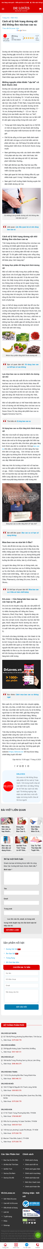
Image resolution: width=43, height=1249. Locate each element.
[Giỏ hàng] (40, 9)
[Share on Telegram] (28, 766)
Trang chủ (5, 18)
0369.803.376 (16, 1090)
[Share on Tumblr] (25, 766)
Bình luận (8, 870)
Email (6, 899)
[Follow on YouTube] (35, 1223)
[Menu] (3, 9)
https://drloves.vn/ (16, 752)
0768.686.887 (16, 1116)
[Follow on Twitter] (29, 1223)
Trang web (8, 909)
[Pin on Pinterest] (20, 766)
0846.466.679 (16, 1064)
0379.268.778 (16, 1040)
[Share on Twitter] (17, 766)
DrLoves (6, 41)
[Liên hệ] (38, 1235)
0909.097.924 (16, 1125)
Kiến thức (14, 18)
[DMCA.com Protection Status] (29, 1220)
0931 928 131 (16, 1052)
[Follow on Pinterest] (32, 1223)
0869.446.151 (16, 1078)
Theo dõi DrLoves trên (10, 28)
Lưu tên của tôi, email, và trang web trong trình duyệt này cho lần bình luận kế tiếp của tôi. (20, 922)
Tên (5, 889)
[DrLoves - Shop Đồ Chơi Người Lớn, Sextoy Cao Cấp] (21, 9)
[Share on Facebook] (15, 766)
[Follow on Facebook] (24, 1223)
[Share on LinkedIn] (23, 766)
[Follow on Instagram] (26, 1223)
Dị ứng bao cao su (24, 421)
